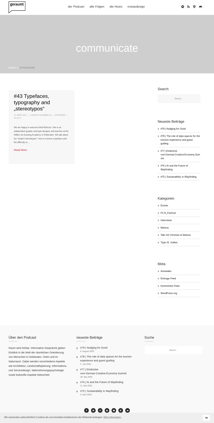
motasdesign (136, 6)
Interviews (60, 115)
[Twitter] (93, 410)
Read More (20, 150)
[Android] (200, 6)
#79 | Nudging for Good (173, 128)
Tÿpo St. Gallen (169, 242)
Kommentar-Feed (170, 286)
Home (12, 67)
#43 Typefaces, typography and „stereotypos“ (32, 102)
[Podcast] (194, 6)
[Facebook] (86, 410)
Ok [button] (206, 418)
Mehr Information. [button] (112, 417)
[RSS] (188, 6)
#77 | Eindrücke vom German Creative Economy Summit (180, 155)
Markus (165, 227)
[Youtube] (114, 410)
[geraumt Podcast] (19, 7)
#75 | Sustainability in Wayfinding (178, 176)
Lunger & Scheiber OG (40, 115)
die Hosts (116, 6)
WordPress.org (169, 293)
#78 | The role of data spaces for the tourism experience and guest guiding (180, 140)
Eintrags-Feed (168, 278)
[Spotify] (183, 6)
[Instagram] (100, 410)
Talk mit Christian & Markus (176, 235)
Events (164, 205)
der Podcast (76, 6)
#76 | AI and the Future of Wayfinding (101, 382)
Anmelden (166, 271)
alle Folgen (97, 6)
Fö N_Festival (168, 213)
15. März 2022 (20, 115)
